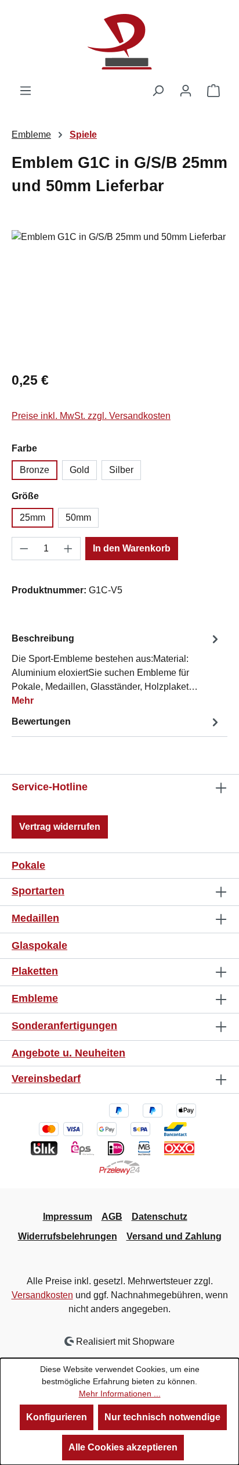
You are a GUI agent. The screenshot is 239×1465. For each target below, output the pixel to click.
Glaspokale (39, 945)
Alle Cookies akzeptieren (123, 1447)
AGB (112, 1217)
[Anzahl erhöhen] (68, 548)
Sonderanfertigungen (64, 1025)
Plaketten (35, 971)
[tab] (117, 669)
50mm (78, 517)
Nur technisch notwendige (162, 1417)
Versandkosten (42, 1295)
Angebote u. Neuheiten (68, 1053)
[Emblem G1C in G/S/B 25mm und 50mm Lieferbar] (119, 295)
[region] (119, 295)
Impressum (67, 1217)
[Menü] (25, 90)
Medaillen (35, 918)
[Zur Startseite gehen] (119, 42)
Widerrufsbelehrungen (67, 1236)
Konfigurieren (56, 1417)
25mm (32, 517)
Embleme (35, 998)
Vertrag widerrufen (59, 827)
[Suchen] (158, 90)
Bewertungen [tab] (41, 721)
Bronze (34, 470)
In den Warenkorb (132, 548)
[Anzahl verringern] (24, 548)
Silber (121, 470)
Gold (79, 470)
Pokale (28, 865)
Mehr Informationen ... (120, 1393)
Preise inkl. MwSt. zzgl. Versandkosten (91, 416)
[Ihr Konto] (186, 90)
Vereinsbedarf (46, 1078)
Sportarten (38, 891)
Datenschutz (159, 1217)
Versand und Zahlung (174, 1236)
